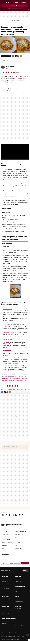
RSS (16, 515)
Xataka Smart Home (7, 586)
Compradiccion (5, 613)
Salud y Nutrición (20, 534)
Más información (24, 639)
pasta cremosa (24, 76)
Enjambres (18, 542)
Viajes (17, 537)
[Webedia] (5, 571)
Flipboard (18, 56)
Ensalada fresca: (7, 324)
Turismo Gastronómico (6, 538)
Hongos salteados (8, 365)
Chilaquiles (14, 508)
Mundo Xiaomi (5, 588)
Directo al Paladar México (8, 632)
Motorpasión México (20, 632)
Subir (24, 570)
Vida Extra (18, 581)
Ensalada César (7, 309)
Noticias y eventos (20, 531)
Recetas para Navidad (8, 542)
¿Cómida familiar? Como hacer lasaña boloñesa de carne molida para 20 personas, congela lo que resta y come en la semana (14, 378)
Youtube (9, 515)
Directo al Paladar (6, 598)
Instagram (13, 515)
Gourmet (4, 531)
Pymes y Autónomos (20, 611)
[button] (10, 66)
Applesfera (4, 583)
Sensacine (18, 589)
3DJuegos (17, 579)
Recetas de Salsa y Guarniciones (15, 389)
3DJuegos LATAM (19, 621)
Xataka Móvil (5, 581)
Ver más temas (5, 554)
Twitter (16, 56)
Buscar (23, 563)
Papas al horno (7, 350)
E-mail (21, 56)
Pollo (16, 545)
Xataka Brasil (5, 623)
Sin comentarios (7, 55)
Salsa (3, 548)
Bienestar (4, 545)
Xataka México (5, 621)
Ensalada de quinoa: (8, 332)
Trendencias (5, 608)
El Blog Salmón (19, 608)
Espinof (17, 591)
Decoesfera (4, 611)
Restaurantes (5, 534)
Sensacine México (19, 625)
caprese (10, 317)
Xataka (3, 579)
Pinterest (19, 515)
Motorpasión (18, 598)
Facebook (13, 56)
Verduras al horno (8, 358)
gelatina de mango (15, 20)
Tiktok (26, 515)
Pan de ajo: (6, 342)
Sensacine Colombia (20, 628)
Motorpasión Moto (19, 601)
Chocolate (18, 548)
